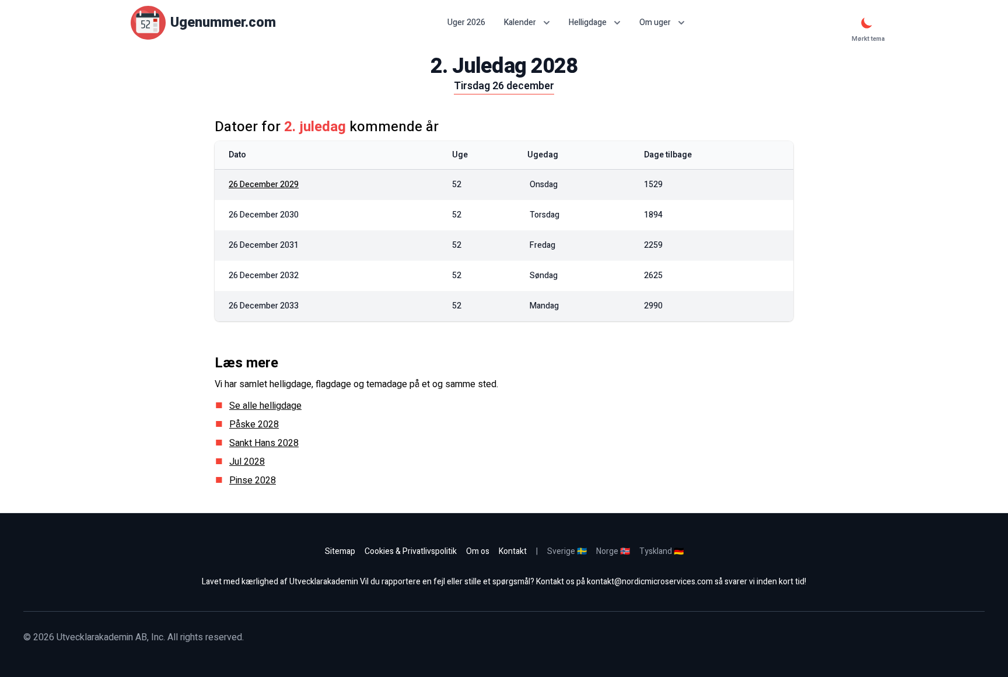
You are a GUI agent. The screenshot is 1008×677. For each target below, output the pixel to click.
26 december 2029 (264, 184)
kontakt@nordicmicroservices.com (650, 582)
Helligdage (588, 22)
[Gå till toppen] (987, 656)
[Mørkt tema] (866, 22)
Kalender (520, 22)
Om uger (655, 22)
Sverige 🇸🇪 (567, 551)
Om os (477, 551)
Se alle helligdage (265, 406)
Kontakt (513, 551)
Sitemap (340, 551)
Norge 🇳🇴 (613, 551)
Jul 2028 (247, 462)
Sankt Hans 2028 (264, 443)
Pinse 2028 (252, 480)
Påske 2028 (254, 425)
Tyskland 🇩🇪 (661, 551)
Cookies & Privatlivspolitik (411, 551)
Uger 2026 (466, 23)
